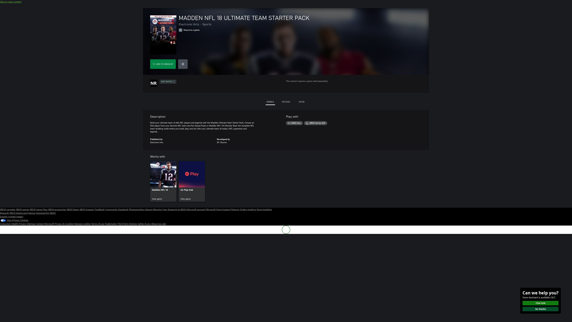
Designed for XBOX (46, 213)
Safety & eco (144, 223)
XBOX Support (87, 209)
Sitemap (31, 223)
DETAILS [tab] (270, 101)
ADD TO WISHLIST (164, 64)
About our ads (158, 223)
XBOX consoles (7, 209)
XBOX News (73, 209)
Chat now (540, 303)
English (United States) (11, 216)
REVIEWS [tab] (286, 101)
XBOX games (22, 209)
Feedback (100, 209)
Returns (235, 209)
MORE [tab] (302, 101)
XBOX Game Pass (39, 209)
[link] (163, 181)
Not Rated (166, 82)
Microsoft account (196, 209)
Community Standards (116, 209)
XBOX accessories (57, 209)
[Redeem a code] (183, 64)
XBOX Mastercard (19, 213)
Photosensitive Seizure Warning (145, 209)
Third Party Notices (127, 223)
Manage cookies (82, 223)
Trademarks (111, 223)
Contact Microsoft (45, 223)
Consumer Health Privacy (13, 223)
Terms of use (97, 223)
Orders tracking (248, 209)
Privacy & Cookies (64, 223)
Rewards (4, 213)
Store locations (264, 209)
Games (31, 213)
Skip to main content (10, 1)
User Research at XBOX (174, 209)
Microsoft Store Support (218, 209)
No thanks (540, 309)
